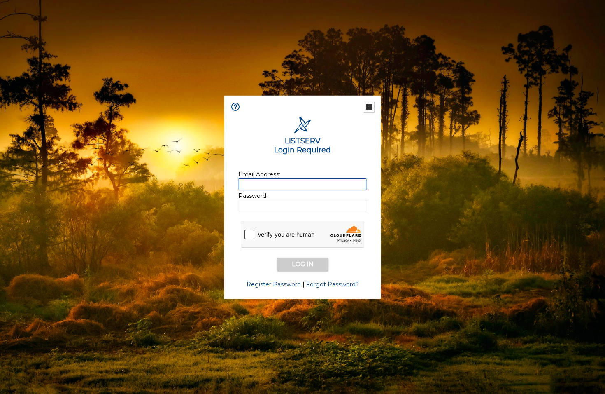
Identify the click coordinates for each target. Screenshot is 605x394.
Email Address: (259, 174)
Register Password (274, 284)
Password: (253, 195)
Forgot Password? (332, 284)
